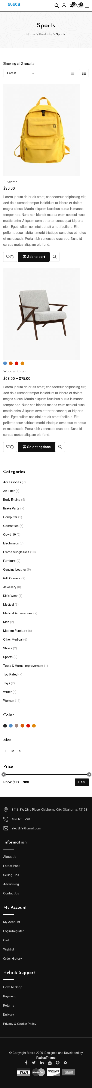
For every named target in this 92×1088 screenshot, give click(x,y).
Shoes (7, 648)
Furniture (9, 561)
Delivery (8, 1015)
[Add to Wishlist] (10, 257)
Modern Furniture (15, 631)
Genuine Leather (14, 569)
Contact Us (11, 893)
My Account (11, 922)
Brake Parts (11, 508)
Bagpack (10, 181)
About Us (9, 857)
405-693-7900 (21, 819)
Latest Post (11, 866)
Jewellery (9, 587)
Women (8, 701)
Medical (8, 604)
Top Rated (10, 674)
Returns (8, 1005)
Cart (6, 940)
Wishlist (8, 949)
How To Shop (12, 987)
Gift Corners (12, 578)
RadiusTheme (46, 1058)
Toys (6, 683)
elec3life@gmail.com (26, 828)
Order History (12, 959)
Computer (10, 517)
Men (6, 622)
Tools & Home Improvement (23, 666)
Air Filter (9, 491)
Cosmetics (11, 526)
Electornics (11, 543)
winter (7, 692)
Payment (9, 996)
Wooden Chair (14, 371)
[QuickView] (54, 257)
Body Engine (11, 500)
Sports (8, 657)
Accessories (12, 482)
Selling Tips (11, 875)
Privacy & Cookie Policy (19, 1024)
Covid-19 (9, 535)
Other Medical (12, 639)
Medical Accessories (18, 613)
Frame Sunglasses (16, 552)
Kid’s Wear (10, 596)
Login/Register (13, 931)
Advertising (11, 884)
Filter (82, 782)
